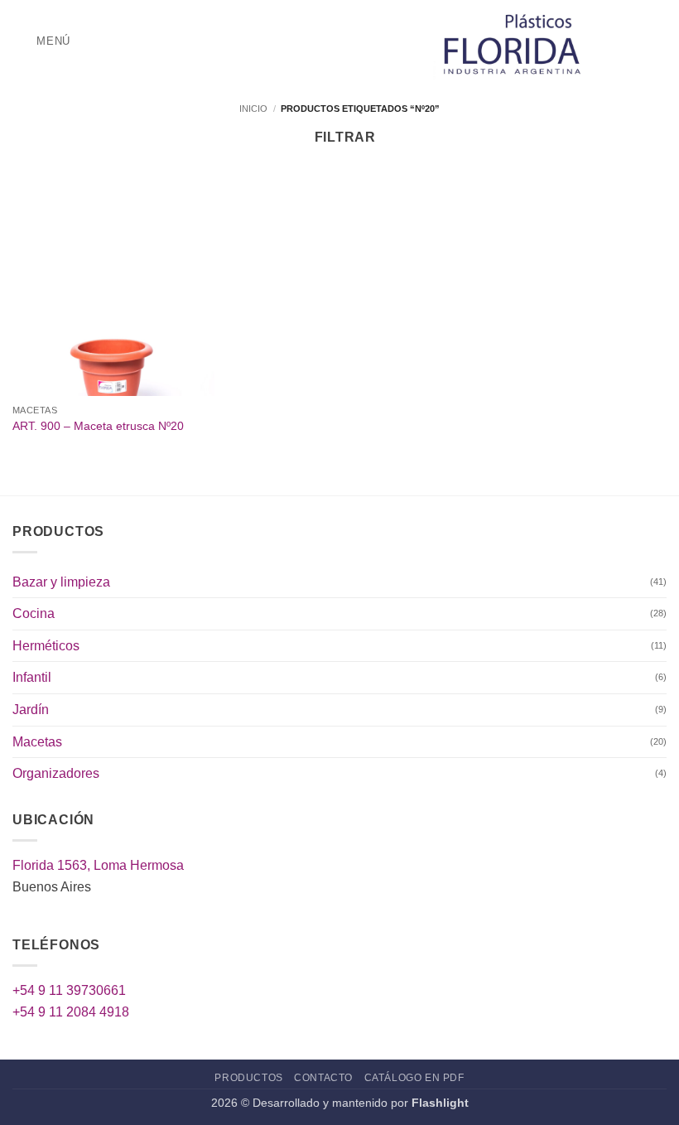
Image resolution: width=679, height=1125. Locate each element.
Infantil (31, 677)
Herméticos (45, 646)
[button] (41, 41)
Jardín (30, 710)
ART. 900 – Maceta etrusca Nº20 (98, 425)
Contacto (323, 1078)
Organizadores (55, 773)
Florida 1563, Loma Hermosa (98, 865)
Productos (248, 1078)
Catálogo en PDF (414, 1078)
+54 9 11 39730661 (69, 990)
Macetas (37, 742)
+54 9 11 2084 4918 (70, 1012)
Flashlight (440, 1102)
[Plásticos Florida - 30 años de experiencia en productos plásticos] (516, 41)
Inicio (253, 108)
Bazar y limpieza (61, 582)
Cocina (33, 613)
